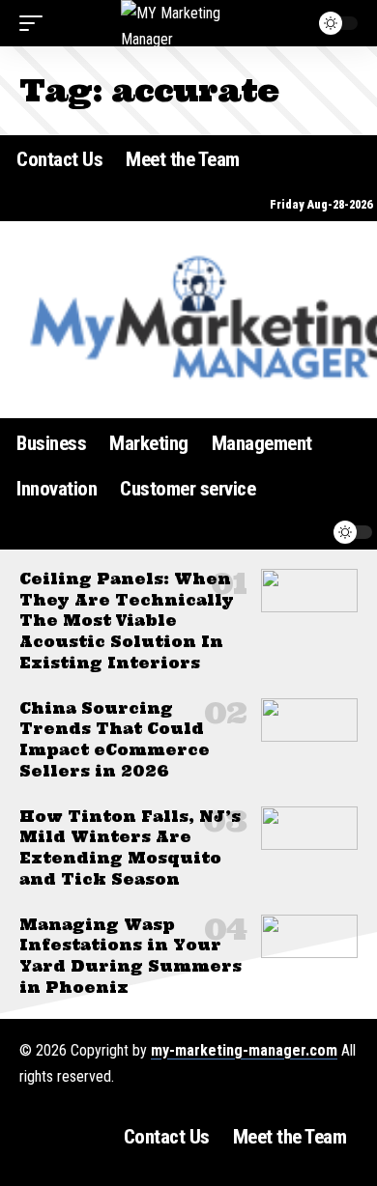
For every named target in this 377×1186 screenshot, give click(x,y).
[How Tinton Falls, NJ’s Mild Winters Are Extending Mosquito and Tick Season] (309, 828)
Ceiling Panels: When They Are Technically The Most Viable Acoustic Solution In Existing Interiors (126, 621)
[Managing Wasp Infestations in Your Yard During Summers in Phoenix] (309, 936)
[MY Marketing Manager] (188, 23)
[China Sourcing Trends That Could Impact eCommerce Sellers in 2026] (309, 720)
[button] (35, 23)
